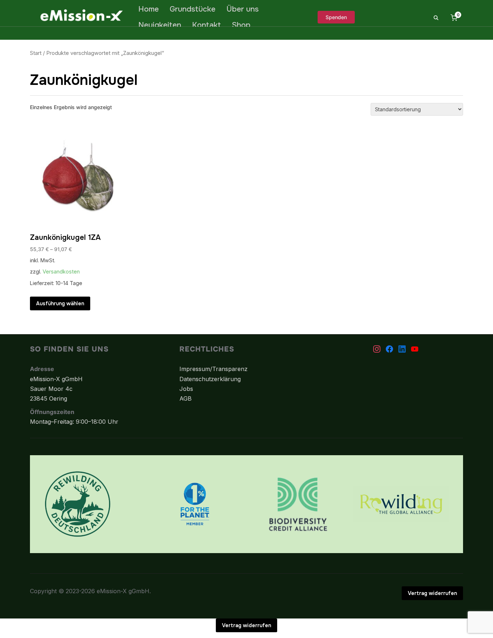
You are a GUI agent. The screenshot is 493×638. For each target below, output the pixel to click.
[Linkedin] (402, 349)
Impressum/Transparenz (213, 368)
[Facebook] (389, 349)
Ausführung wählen (60, 303)
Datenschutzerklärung (210, 379)
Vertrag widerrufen (432, 593)
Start (36, 53)
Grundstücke (192, 9)
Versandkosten (61, 271)
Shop (241, 25)
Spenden (336, 17)
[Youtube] (414, 349)
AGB (185, 398)
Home (148, 9)
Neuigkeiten (159, 25)
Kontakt (206, 25)
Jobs (186, 388)
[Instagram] (376, 349)
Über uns (242, 9)
